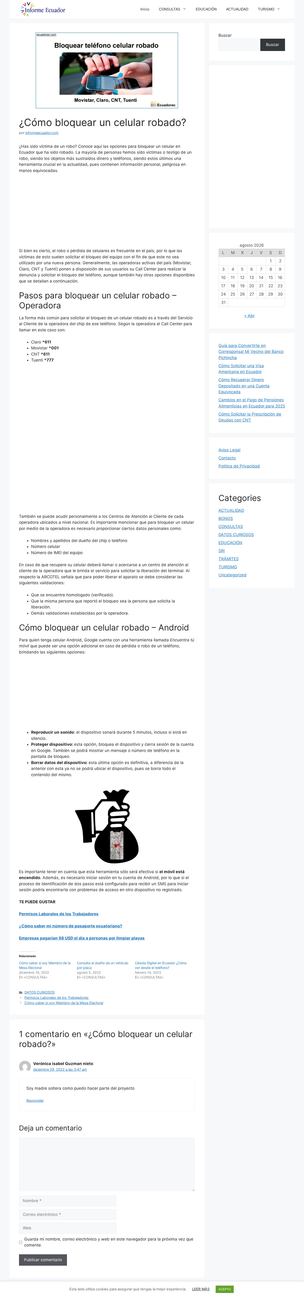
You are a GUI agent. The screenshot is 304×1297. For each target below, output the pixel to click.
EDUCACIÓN (206, 9)
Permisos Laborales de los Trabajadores (59, 914)
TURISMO (266, 9)
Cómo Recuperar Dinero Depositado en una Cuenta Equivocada (244, 385)
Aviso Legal (229, 450)
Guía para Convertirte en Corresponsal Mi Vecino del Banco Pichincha (251, 351)
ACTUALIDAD (237, 9)
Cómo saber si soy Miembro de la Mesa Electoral (63, 1003)
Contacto (227, 458)
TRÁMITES (228, 558)
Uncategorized (232, 575)
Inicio (144, 9)
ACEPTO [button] (224, 1289)
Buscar (225, 35)
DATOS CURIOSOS (39, 992)
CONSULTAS (169, 9)
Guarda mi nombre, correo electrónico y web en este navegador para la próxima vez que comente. (108, 1242)
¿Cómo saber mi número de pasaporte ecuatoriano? (70, 926)
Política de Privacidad (239, 466)
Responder (35, 1100)
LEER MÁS (201, 1289)
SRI (221, 550)
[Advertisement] (107, 213)
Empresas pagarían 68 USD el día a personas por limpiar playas (82, 938)
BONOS (225, 518)
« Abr (249, 315)
